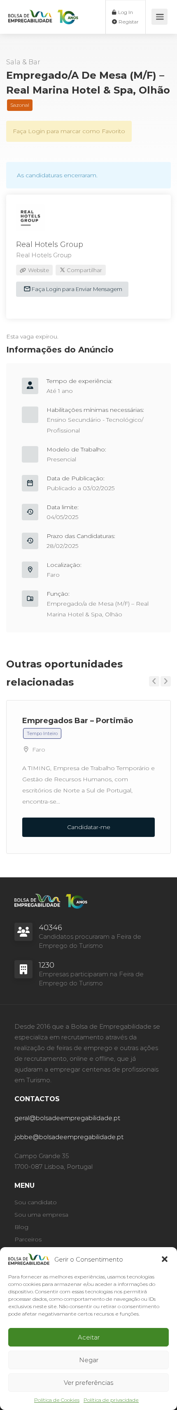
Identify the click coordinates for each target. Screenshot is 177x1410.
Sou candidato (35, 1202)
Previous (154, 681)
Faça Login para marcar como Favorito (69, 131)
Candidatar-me (88, 827)
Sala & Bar (23, 62)
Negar (88, 1360)
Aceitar (89, 1337)
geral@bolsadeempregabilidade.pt (67, 1118)
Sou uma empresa (41, 1214)
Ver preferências (88, 1382)
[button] (165, 1259)
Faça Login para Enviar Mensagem (76, 289)
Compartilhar (83, 270)
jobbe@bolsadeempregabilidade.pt (68, 1137)
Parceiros (28, 1239)
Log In (125, 12)
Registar (128, 22)
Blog (21, 1227)
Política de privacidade (111, 1400)
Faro (53, 574)
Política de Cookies (56, 1400)
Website (38, 270)
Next (166, 681)
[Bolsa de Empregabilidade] (43, 12)
